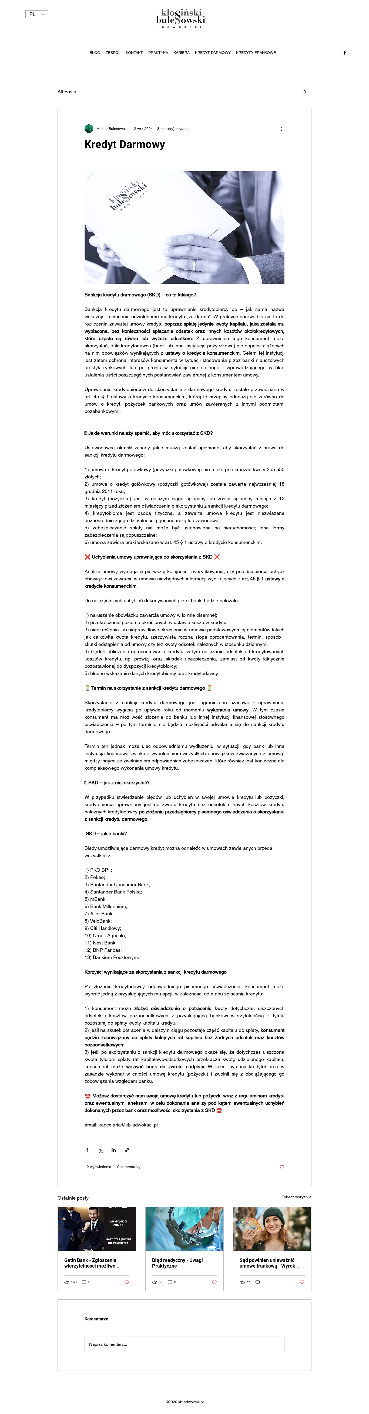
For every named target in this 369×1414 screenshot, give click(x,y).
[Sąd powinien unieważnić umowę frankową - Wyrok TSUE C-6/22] (272, 1229)
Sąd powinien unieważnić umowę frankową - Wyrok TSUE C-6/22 (267, 1263)
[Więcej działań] (281, 128)
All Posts (67, 91)
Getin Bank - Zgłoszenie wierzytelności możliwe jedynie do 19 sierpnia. (90, 1263)
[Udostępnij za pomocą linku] (126, 1150)
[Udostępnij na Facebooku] (87, 1150)
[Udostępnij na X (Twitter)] (100, 1150)
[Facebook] (344, 52)
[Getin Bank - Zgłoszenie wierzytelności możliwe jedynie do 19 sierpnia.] (97, 1229)
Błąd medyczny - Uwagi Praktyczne (177, 1263)
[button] (304, 92)
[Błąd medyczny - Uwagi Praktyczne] (185, 1229)
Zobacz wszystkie (296, 1197)
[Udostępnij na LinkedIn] (113, 1150)
